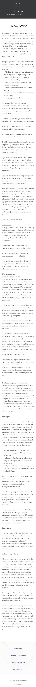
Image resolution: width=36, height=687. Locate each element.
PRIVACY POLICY (18, 684)
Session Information (18, 655)
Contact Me (18, 648)
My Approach (18, 670)
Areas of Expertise (18, 662)
